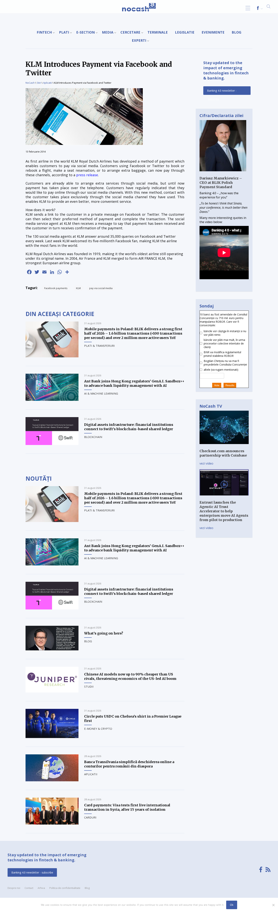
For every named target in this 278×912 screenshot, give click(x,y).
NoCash (30, 82)
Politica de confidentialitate (64, 888)
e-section (85, 32)
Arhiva (41, 888)
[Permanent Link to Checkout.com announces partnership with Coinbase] (224, 447)
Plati (64, 32)
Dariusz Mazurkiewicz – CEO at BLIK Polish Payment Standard (221, 182)
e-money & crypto (98, 728)
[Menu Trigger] (247, 8)
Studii (89, 686)
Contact (29, 888)
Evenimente (213, 32)
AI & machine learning (101, 393)
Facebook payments (56, 288)
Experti (139, 40)
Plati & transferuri (99, 346)
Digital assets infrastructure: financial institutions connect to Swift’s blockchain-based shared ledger (128, 426)
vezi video (206, 463)
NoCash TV (211, 406)
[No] (273, 905)
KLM (78, 288)
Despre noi (14, 888)
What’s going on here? (103, 633)
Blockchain (93, 437)
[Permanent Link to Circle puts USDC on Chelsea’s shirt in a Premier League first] (52, 737)
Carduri (90, 817)
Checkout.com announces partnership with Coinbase (223, 453)
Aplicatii (47, 82)
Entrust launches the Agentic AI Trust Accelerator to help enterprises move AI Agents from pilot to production (224, 511)
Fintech (44, 32)
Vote (216, 385)
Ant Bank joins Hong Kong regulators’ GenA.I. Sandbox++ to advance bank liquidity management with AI (134, 383)
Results (229, 385)
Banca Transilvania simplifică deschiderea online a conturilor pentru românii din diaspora (129, 764)
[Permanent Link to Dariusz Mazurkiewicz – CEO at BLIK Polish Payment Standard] (223, 174)
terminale (158, 32)
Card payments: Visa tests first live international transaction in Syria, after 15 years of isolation (127, 807)
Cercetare (130, 32)
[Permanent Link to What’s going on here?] (52, 649)
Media (107, 32)
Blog (236, 32)
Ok (231, 904)
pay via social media (101, 288)
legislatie (184, 32)
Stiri (39, 82)
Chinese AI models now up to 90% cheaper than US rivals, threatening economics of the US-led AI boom (130, 676)
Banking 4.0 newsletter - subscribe (222, 92)
